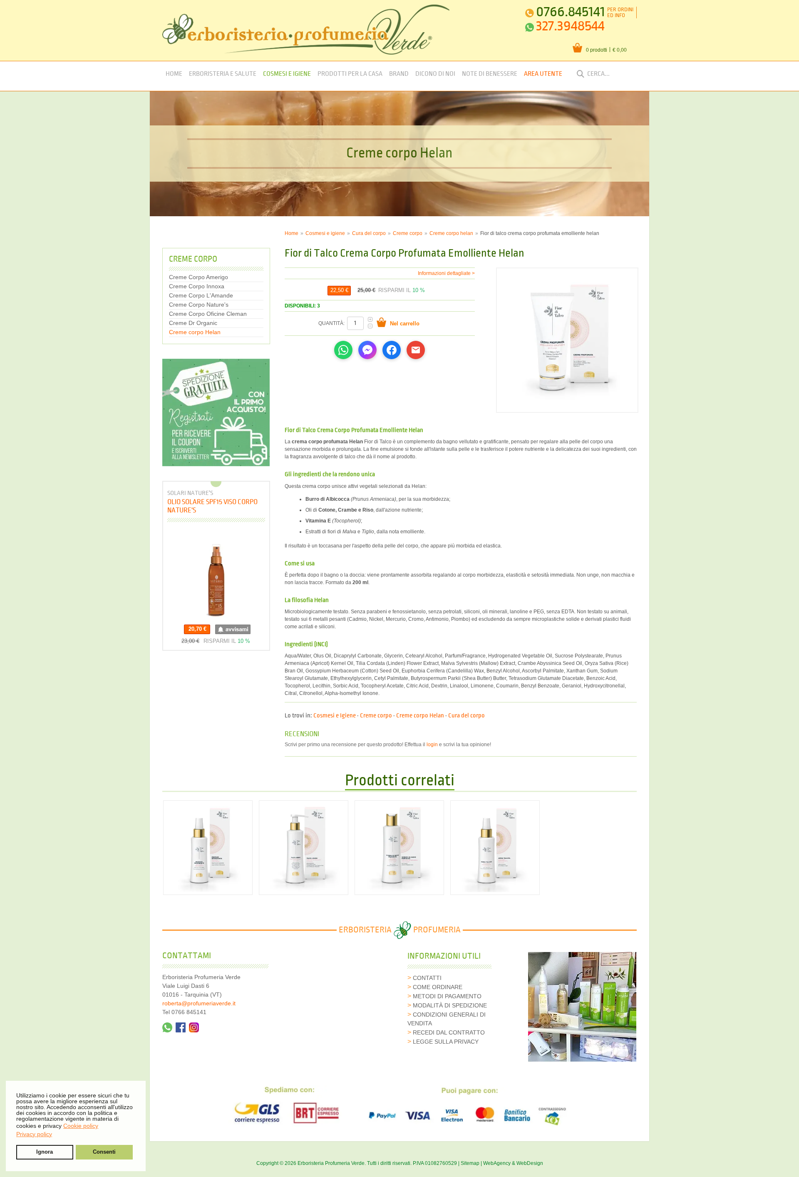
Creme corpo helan (451, 233)
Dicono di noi (435, 73)
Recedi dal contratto (449, 1032)
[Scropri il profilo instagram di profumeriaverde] (194, 1027)
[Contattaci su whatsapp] (167, 1027)
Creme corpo (407, 233)
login (432, 744)
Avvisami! (233, 629)
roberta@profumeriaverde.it (199, 1003)
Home (174, 73)
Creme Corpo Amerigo (198, 277)
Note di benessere (489, 73)
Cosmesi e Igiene (287, 73)
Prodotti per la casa (350, 73)
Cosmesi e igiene (325, 233)
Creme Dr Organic (193, 323)
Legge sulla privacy (446, 1041)
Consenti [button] (104, 1152)
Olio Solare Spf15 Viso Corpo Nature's (212, 506)
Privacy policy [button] (34, 1134)
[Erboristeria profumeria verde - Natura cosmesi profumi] (306, 30)
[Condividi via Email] (416, 350)
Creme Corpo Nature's (198, 304)
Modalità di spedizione (450, 1005)
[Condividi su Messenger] (367, 350)
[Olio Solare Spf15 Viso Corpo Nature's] (216, 575)
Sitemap (470, 1163)
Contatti (427, 978)
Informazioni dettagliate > (446, 273)
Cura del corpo (369, 233)
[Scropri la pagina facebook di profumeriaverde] (181, 1027)
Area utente (543, 73)
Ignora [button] (44, 1152)
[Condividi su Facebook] (391, 350)
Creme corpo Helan (420, 715)
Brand (399, 73)
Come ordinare (437, 987)
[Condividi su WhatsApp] (343, 350)
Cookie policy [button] (80, 1125)
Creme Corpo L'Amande (201, 295)
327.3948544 (570, 26)
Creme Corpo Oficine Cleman (208, 313)
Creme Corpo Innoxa (196, 286)
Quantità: (332, 323)
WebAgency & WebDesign (513, 1163)
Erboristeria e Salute (222, 73)
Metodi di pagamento (447, 996)
